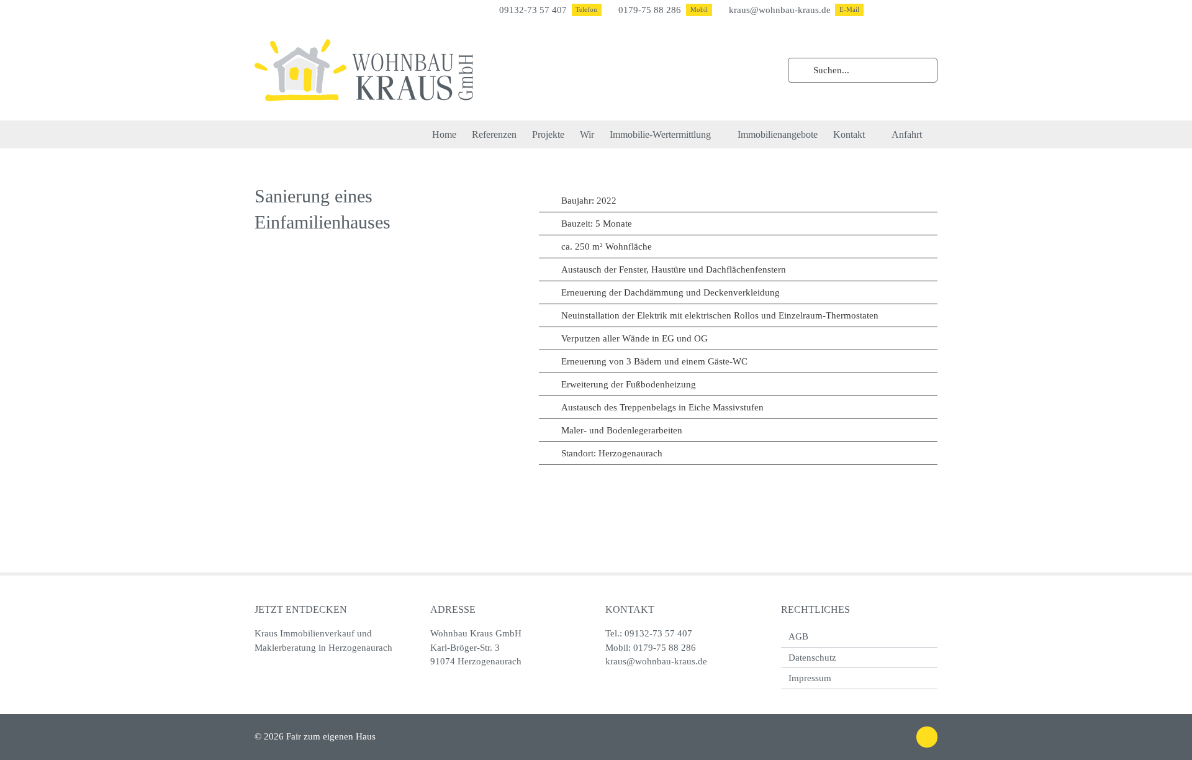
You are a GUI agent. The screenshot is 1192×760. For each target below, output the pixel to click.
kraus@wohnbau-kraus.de (656, 661)
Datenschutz (812, 658)
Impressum (809, 678)
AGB (798, 636)
